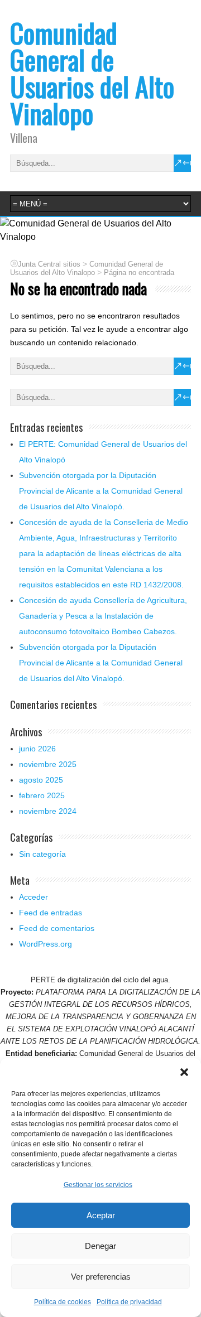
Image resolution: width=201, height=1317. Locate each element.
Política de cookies (62, 1302)
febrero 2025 (42, 795)
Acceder (33, 897)
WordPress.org (45, 943)
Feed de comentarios (56, 928)
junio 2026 (37, 748)
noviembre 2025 (47, 764)
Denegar (100, 1246)
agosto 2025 (41, 779)
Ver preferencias (101, 1276)
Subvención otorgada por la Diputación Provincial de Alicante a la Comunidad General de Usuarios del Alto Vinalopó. (101, 491)
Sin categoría (42, 854)
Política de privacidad (129, 1302)
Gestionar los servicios (98, 1185)
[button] (184, 1072)
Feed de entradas (50, 912)
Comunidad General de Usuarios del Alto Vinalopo (92, 73)
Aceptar (101, 1215)
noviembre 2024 (47, 811)
